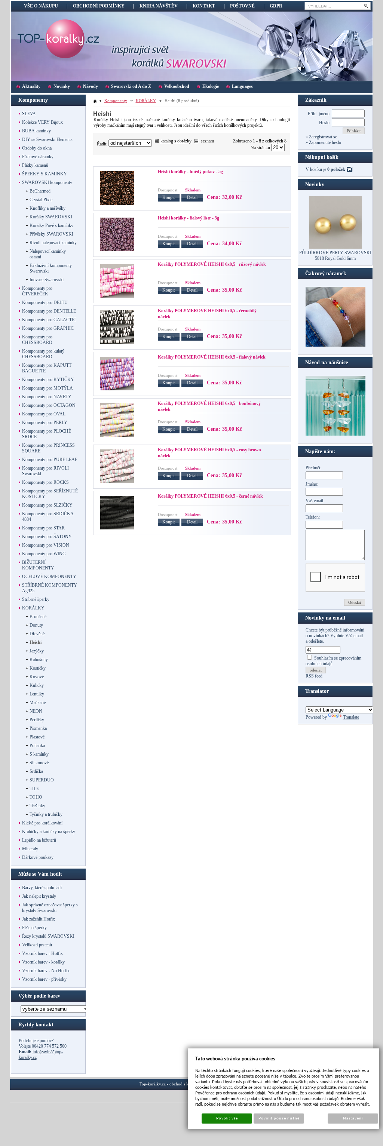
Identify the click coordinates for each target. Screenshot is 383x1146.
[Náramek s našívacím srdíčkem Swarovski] (335, 434)
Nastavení (353, 1118)
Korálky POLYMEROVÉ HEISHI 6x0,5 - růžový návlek (212, 264)
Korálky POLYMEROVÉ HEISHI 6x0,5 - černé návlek (210, 496)
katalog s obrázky (176, 141)
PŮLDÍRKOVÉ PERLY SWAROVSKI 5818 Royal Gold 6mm (335, 255)
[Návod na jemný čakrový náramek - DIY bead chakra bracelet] (335, 345)
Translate (351, 717)
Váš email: (315, 500)
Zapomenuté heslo (324, 142)
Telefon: (313, 517)
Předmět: (313, 467)
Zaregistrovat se (322, 136)
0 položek (336, 169)
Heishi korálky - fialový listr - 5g (188, 218)
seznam (207, 141)
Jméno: (312, 484)
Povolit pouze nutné (279, 1118)
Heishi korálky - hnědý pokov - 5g (190, 171)
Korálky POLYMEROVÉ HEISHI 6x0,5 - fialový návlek (212, 357)
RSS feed (314, 676)
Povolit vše (227, 1118)
